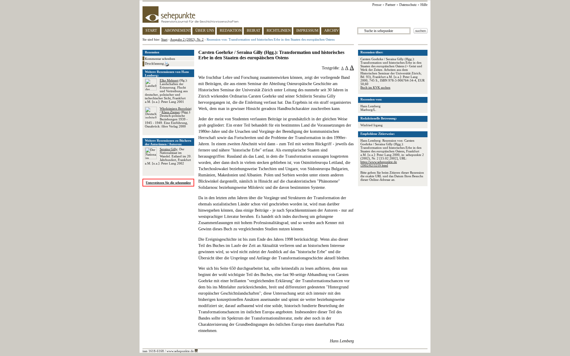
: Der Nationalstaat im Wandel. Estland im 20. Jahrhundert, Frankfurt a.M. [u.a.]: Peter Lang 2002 (168, 156)
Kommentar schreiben (160, 58)
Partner (390, 5)
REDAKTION (231, 30)
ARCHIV (331, 30)
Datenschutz (408, 5)
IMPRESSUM (307, 30)
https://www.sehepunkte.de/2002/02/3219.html (378, 163)
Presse (376, 5)
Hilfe (424, 5)
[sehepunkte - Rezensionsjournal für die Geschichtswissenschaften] (285, 14)
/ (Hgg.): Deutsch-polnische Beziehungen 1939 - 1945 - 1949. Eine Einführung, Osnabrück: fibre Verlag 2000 (168, 117)
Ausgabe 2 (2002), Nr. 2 (187, 39)
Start (164, 39)
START (151, 30)
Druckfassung (155, 63)
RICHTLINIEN (279, 30)
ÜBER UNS (204, 30)
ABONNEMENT (177, 30)
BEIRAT (253, 30)
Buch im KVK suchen (375, 87)
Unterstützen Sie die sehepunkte (168, 182)
